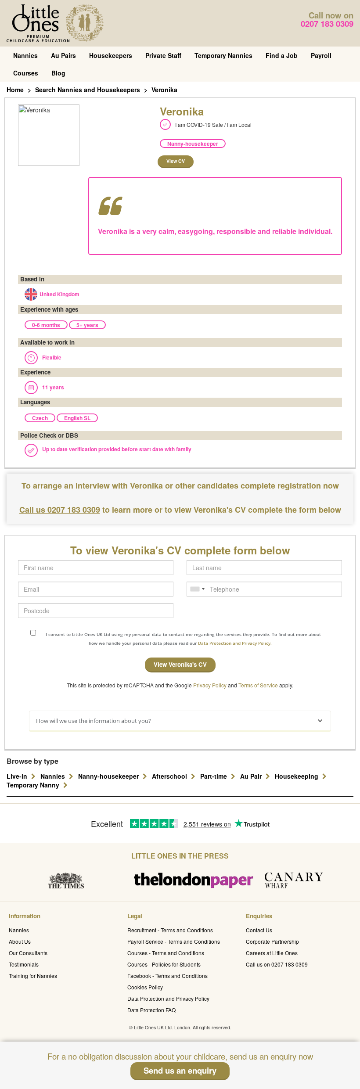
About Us (20, 941)
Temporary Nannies (223, 55)
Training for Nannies (33, 975)
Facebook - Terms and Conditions (167, 975)
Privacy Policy (210, 685)
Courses (25, 72)
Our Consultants (28, 952)
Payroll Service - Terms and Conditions (173, 941)
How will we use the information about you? (93, 721)
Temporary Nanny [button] (34, 784)
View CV (175, 161)
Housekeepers (110, 55)
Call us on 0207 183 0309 (277, 964)
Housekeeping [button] (297, 776)
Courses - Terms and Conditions (165, 952)
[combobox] (197, 589)
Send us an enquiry (180, 1070)
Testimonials (24, 964)
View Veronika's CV (180, 664)
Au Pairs (63, 55)
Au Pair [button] (251, 776)
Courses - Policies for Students (164, 964)
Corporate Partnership (272, 941)
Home (15, 89)
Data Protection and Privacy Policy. (235, 643)
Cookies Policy (145, 987)
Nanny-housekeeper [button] (109, 776)
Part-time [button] (214, 776)
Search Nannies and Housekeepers (87, 89)
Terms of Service (258, 685)
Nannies (25, 55)
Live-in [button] (18, 776)
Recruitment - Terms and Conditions (170, 930)
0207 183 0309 (327, 23)
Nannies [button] (53, 776)
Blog (58, 72)
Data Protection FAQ (151, 1010)
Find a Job (282, 55)
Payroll (321, 55)
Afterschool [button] (170, 776)
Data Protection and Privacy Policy (168, 998)
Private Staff (163, 55)
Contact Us (259, 930)
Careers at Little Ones (272, 952)
